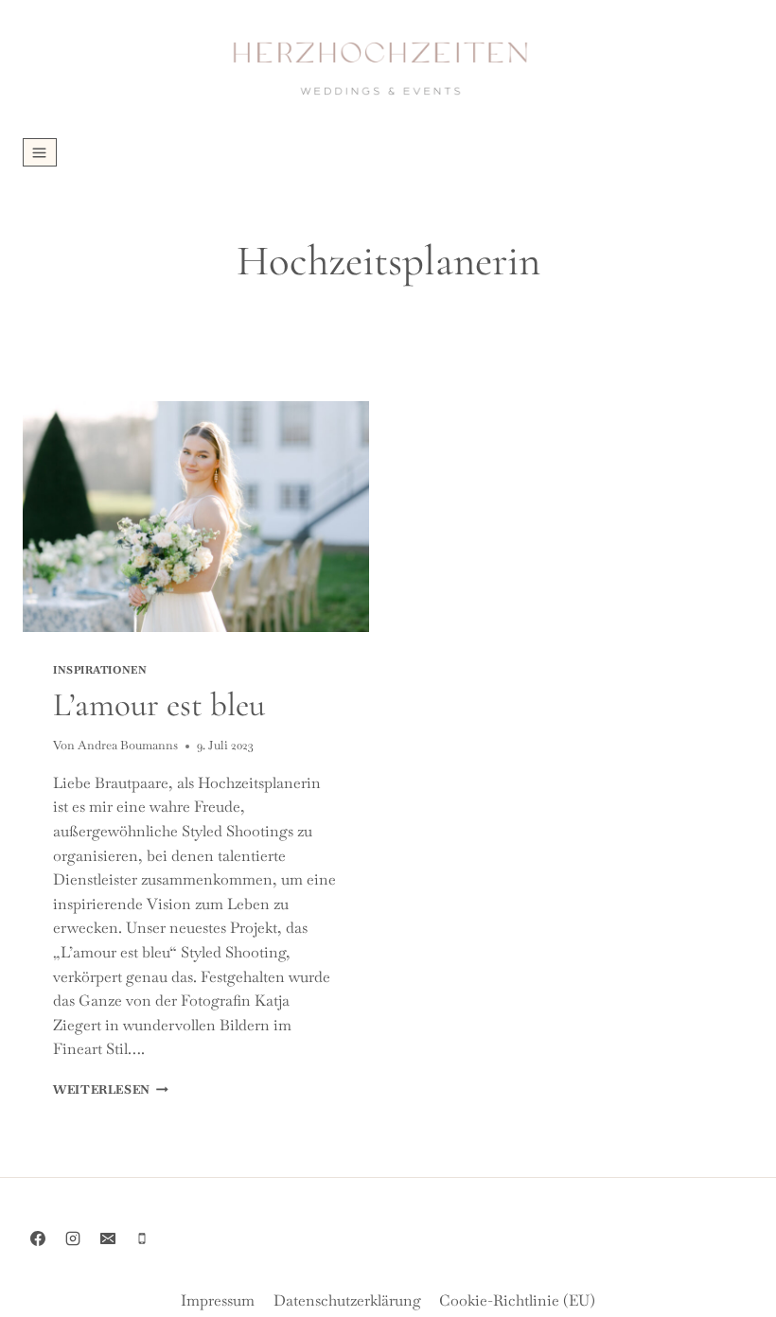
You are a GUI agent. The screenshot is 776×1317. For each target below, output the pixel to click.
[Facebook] (38, 1238)
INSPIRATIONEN (100, 669)
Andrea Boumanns (128, 745)
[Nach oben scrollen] (760, 1292)
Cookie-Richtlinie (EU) (517, 1300)
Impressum (218, 1300)
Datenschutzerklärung (347, 1300)
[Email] (108, 1238)
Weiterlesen (110, 1089)
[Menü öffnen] (40, 152)
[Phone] (142, 1238)
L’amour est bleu (159, 705)
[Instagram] (73, 1238)
